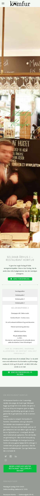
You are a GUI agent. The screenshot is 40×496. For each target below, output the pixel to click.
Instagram (7, 460)
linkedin (17, 456)
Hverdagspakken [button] (20, 291)
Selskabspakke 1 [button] (19, 295)
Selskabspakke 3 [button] (20, 303)
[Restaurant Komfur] (20, 3)
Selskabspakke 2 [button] (20, 299)
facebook (12, 456)
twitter (7, 456)
